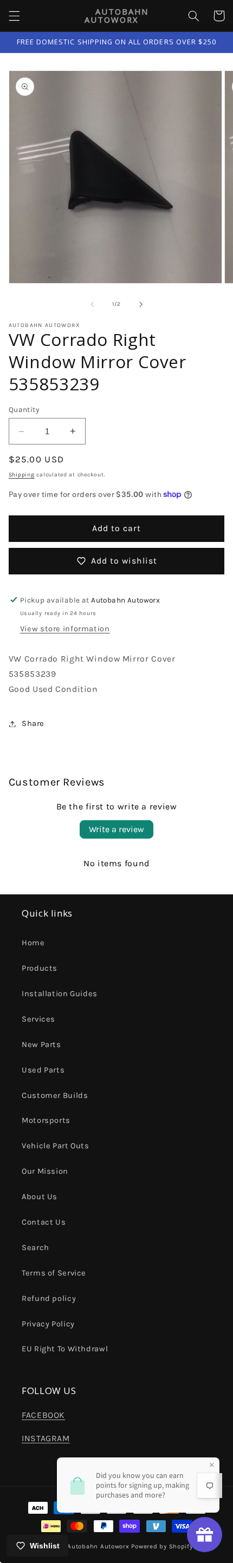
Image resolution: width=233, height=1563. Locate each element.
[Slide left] (92, 304)
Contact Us (44, 1222)
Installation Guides (60, 993)
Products (39, 968)
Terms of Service (54, 1273)
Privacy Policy (48, 1324)
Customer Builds (55, 1095)
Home (33, 942)
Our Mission (45, 1171)
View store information (65, 628)
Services (38, 1019)
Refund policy (49, 1298)
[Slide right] (141, 304)
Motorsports (46, 1120)
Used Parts (43, 1070)
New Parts (41, 1044)
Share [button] (33, 723)
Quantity (24, 409)
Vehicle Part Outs (55, 1145)
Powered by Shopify (161, 1546)
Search (35, 1247)
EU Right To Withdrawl (65, 1348)
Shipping (22, 474)
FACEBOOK (43, 1415)
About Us (39, 1196)
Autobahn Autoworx (98, 1546)
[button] (14, 15)
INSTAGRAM (46, 1438)
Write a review (116, 829)
